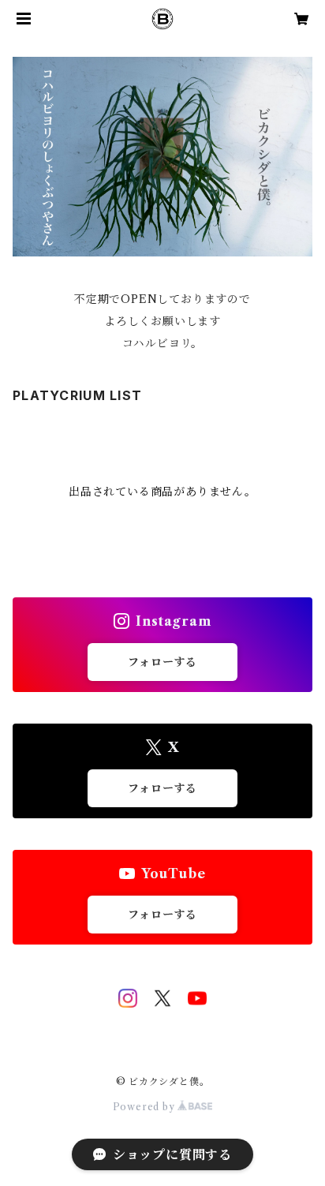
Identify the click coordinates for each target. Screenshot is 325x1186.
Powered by (145, 1107)
